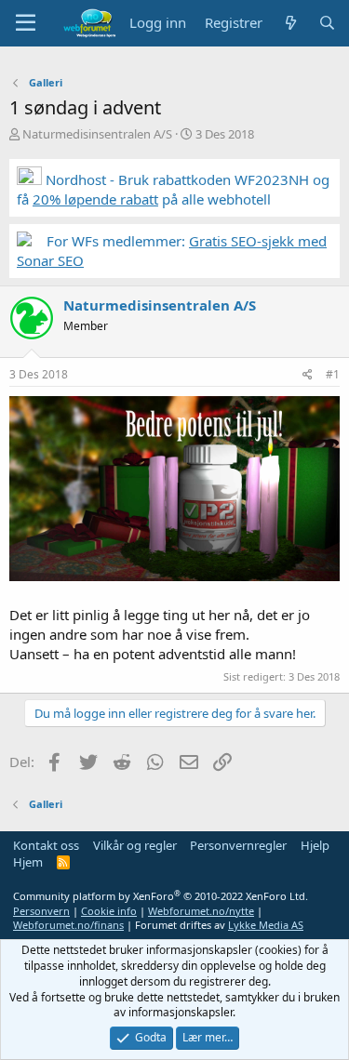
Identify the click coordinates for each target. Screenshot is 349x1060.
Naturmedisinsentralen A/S (97, 134)
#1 (333, 374)
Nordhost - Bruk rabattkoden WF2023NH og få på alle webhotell (173, 189)
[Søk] (327, 23)
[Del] (307, 375)
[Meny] (25, 23)
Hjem (28, 862)
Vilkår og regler (135, 845)
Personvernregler (238, 845)
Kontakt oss (46, 845)
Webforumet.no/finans (68, 925)
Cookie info (109, 911)
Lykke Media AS (265, 925)
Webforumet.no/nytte (201, 911)
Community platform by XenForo (160, 896)
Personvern (41, 911)
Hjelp (315, 845)
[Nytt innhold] (290, 23)
